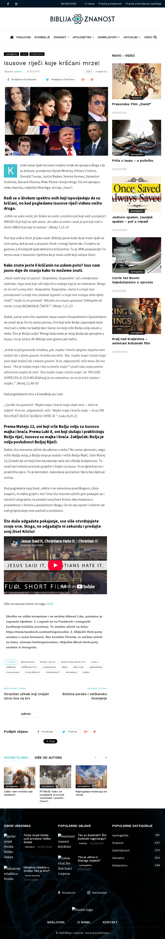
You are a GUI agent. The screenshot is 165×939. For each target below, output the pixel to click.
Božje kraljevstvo (73, 662)
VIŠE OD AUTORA (48, 758)
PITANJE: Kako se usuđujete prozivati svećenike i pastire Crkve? (52, 796)
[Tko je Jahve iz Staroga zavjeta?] (66, 865)
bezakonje (27, 662)
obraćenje (95, 667)
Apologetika (82, 37)
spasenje (71, 672)
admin (18, 71)
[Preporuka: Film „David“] (136, 81)
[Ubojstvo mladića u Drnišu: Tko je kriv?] (12, 873)
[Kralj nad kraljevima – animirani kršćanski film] (136, 316)
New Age (78, 667)
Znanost (59, 37)
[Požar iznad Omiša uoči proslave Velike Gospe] (12, 846)
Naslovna (56, 922)
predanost (53, 672)
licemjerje (49, 667)
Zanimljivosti (107, 37)
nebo (65, 667)
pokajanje (12, 672)
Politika (83, 843)
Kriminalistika (32, 875)
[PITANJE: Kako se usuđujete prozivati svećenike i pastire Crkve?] (55, 776)
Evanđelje (42, 37)
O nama (89, 3)
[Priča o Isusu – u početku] (136, 138)
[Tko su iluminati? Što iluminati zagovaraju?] (66, 841)
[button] (155, 37)
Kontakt (110, 922)
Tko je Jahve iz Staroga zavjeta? (89, 858)
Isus (24, 54)
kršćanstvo (29, 667)
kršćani (11, 667)
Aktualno (131, 37)
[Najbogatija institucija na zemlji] (91, 776)
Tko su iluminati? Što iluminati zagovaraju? (92, 837)
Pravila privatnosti (110, 3)
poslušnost (32, 672)
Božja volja (47, 662)
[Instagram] (16, 4)
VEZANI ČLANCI (16, 758)
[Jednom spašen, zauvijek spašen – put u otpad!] (136, 194)
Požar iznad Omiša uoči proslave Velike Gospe (37, 839)
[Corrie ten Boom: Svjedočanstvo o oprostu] (136, 255)
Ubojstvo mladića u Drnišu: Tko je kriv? (37, 869)
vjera (86, 672)
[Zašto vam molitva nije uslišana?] (19, 776)
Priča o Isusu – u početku (132, 161)
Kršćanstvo (37, 54)
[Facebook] (8, 4)
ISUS (50, 604)
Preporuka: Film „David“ (131, 104)
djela (94, 662)
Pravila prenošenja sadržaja (143, 3)
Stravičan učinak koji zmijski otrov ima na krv (26, 696)
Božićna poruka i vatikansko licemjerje (85, 696)
